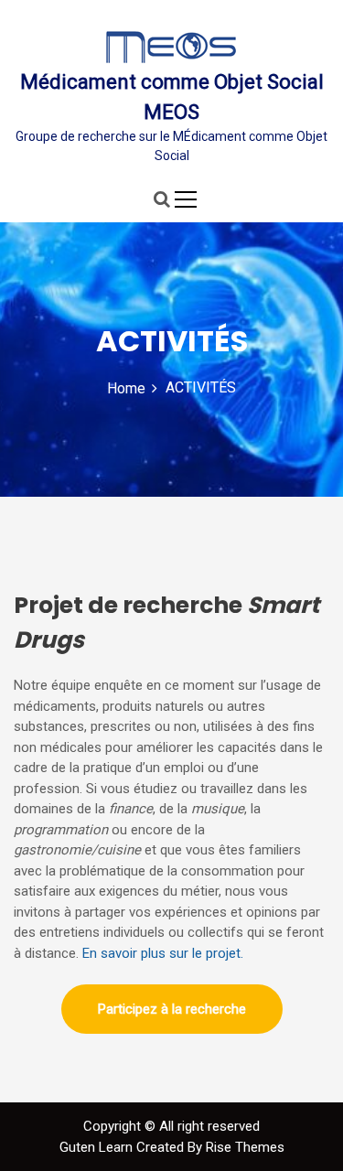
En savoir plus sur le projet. (162, 953)
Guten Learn (97, 1147)
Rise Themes (245, 1147)
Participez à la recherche (172, 1009)
